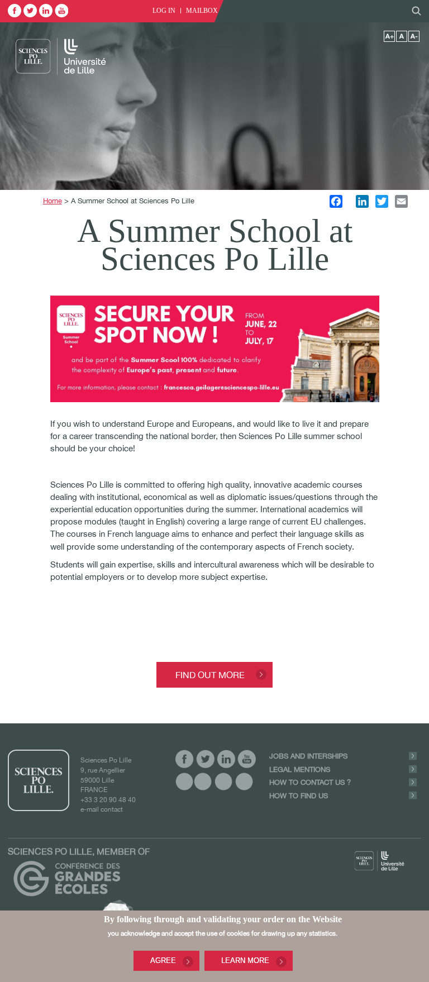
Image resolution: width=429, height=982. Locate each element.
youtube (61, 10)
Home (52, 201)
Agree (163, 960)
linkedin (46, 10)
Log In (163, 10)
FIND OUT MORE (210, 674)
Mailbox (202, 10)
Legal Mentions (299, 769)
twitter (30, 10)
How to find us (298, 796)
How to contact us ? (310, 782)
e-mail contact (101, 809)
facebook (14, 10)
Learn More (245, 960)
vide (184, 781)
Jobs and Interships (308, 756)
